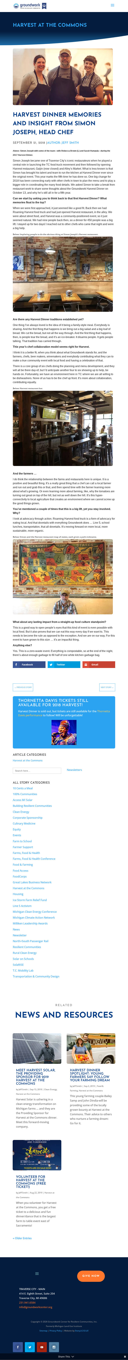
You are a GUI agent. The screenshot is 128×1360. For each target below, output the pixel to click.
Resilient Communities (27, 947)
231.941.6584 (27, 1302)
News (16, 929)
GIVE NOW (91, 1276)
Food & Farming (23, 864)
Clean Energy (21, 812)
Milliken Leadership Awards (30, 923)
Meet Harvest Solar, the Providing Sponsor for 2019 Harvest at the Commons (35, 1077)
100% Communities (25, 794)
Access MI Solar (22, 800)
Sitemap (43, 1330)
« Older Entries (22, 1238)
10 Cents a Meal (23, 788)
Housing (18, 894)
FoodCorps (20, 876)
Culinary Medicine (24, 823)
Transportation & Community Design (36, 976)
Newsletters (74, 770)
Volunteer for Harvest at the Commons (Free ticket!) (31, 1182)
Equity (17, 829)
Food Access (20, 870)
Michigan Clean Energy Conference (35, 912)
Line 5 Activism (22, 906)
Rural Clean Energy (24, 953)
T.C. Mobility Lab (23, 970)
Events (17, 835)
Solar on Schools (23, 959)
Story (81, 1330)
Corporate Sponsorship (27, 818)
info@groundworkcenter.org (35, 1307)
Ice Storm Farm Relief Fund (30, 900)
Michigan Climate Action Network (34, 917)
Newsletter (20, 935)
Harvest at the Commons (50, 25)
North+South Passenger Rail (30, 941)
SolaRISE (18, 965)
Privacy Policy (56, 1330)
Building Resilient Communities (32, 806)
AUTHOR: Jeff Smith (63, 143)
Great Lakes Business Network (32, 882)
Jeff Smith (23, 1089)
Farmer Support (23, 847)
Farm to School (22, 841)
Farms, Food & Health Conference (34, 859)
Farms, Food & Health (26, 853)
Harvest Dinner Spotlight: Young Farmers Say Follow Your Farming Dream (90, 1075)
